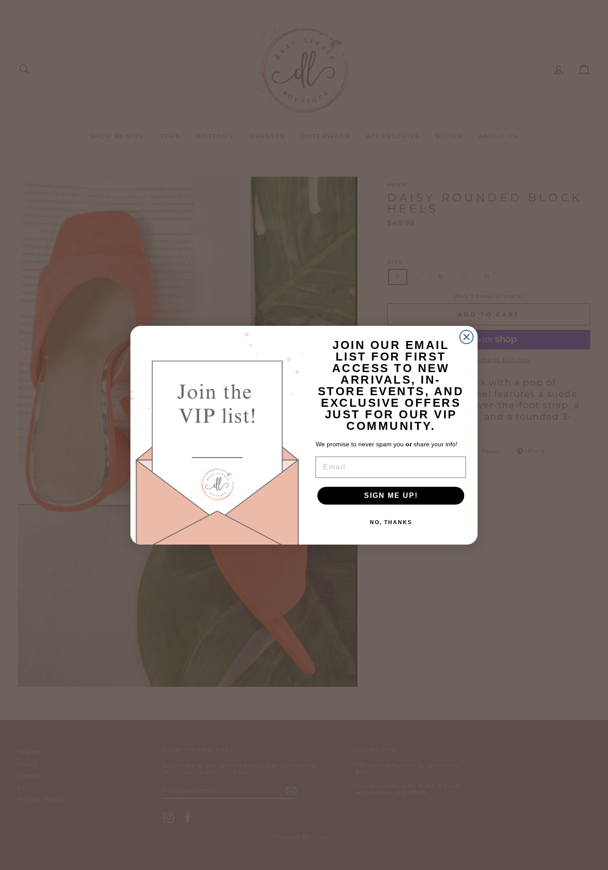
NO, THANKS (391, 522)
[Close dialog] (466, 337)
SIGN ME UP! (391, 495)
